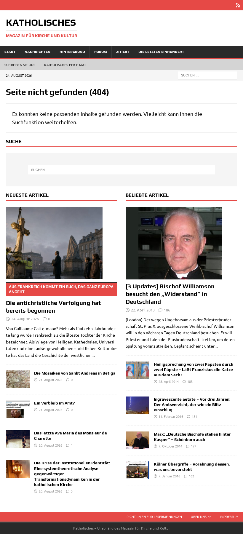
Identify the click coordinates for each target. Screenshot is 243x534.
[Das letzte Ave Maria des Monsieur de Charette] (18, 439)
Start (9, 51)
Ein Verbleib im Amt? (54, 403)
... (93, 355)
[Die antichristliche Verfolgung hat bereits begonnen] (61, 243)
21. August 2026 (50, 379)
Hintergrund (72, 51)
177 (193, 446)
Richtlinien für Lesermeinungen (154, 516)
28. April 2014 (169, 381)
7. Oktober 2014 (170, 446)
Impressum (229, 516)
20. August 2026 (50, 445)
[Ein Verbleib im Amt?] (18, 409)
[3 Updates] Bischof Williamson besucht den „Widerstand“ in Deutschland (170, 294)
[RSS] (238, 5)
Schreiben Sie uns (19, 64)
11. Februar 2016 (171, 416)
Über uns (199, 516)
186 (167, 309)
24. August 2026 (25, 318)
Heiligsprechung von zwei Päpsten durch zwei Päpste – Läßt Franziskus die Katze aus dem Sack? (193, 369)
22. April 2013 (143, 309)
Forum (100, 51)
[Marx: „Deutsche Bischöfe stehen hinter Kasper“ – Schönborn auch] (137, 440)
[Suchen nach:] (207, 74)
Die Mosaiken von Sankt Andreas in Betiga (75, 373)
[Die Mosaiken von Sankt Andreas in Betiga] (18, 379)
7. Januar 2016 (169, 476)
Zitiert (122, 51)
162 (191, 476)
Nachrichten (37, 51)
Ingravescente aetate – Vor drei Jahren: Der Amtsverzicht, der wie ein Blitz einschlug (192, 404)
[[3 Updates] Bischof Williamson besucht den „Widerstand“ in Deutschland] (181, 243)
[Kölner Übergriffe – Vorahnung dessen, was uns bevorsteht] (137, 470)
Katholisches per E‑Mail (65, 64)
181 (194, 416)
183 (190, 381)
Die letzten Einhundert (161, 51)
